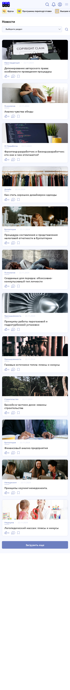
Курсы (10, 11)
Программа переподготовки (37, 11)
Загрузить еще (35, 545)
